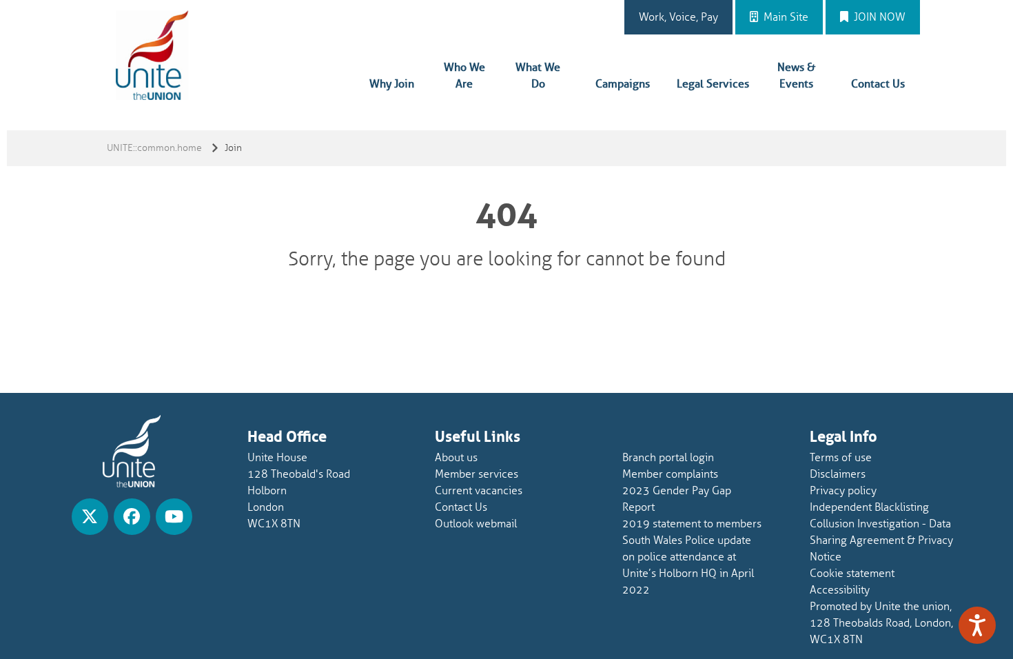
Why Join (391, 84)
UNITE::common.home (154, 147)
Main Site (784, 17)
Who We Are (464, 76)
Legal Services (713, 84)
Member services (476, 474)
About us (456, 458)
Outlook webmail (476, 524)
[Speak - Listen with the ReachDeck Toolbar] (977, 625)
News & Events (796, 76)
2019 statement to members (691, 524)
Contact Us (878, 84)
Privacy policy (843, 491)
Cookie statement (852, 573)
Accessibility (840, 590)
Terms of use (841, 458)
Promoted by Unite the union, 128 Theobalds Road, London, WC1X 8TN (881, 623)
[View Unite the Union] (90, 516)
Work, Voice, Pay (678, 17)
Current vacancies (478, 491)
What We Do (537, 76)
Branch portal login (668, 458)
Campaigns (622, 84)
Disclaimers (838, 474)
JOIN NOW (878, 17)
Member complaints (670, 474)
